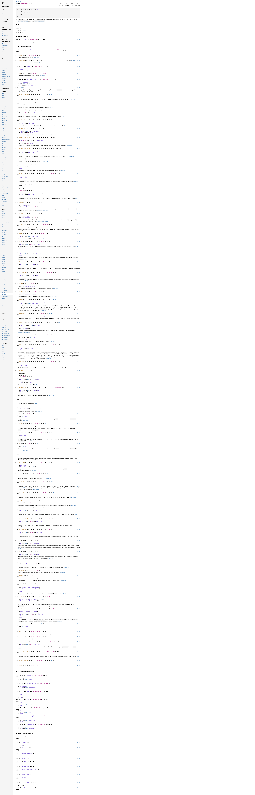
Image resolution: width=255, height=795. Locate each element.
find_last (22, 500)
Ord (26, 416)
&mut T (24, 112)
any (20, 540)
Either (31, 614)
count (20, 159)
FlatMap (44, 261)
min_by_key (22, 432)
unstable (73, 60)
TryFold (22, 376)
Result (45, 73)
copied (21, 213)
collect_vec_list (24, 660)
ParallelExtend (35, 587)
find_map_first (23, 518)
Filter (42, 241)
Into (25, 761)
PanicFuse (35, 570)
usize (30, 159)
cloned (21, 202)
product (21, 406)
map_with (21, 173)
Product (26, 408)
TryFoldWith (34, 39)
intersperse (22, 623)
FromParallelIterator (25, 578)
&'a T (36, 206)
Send (41, 83)
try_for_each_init (24, 148)
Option (31, 253)
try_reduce (22, 322)
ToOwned (24, 777)
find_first (22, 492)
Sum (25, 401)
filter (21, 241)
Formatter (34, 73)
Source (18, 5)
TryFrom (26, 782)
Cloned (36, 202)
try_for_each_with (24, 137)
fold (20, 344)
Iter (48, 473)
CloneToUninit (27, 753)
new (27, 42)
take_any (21, 631)
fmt (20, 73)
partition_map (23, 608)
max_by (21, 453)
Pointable (25, 774)
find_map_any (23, 508)
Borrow (24, 742)
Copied (36, 213)
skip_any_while (23, 651)
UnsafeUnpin (30, 716)
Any (23, 737)
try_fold (21, 370)
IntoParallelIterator (26, 266)
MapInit (22, 190)
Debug (28, 66)
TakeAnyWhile (50, 641)
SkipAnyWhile (50, 651)
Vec (44, 660)
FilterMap (48, 251)
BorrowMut (25, 747)
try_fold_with (23, 387)
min (20, 413)
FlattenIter (37, 291)
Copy (24, 216)
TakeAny (39, 631)
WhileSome (37, 561)
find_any (21, 481)
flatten (21, 283)
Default (24, 587)
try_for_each (23, 128)
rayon (17, 1)
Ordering (47, 426)
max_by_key (22, 462)
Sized (27, 740)
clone (20, 55)
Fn (20, 83)
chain (20, 473)
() (27, 132)
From (23, 758)
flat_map (21, 261)
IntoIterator (24, 276)
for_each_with (23, 110)
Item (30, 83)
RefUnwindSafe (31, 683)
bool (31, 244)
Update (42, 233)
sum (20, 398)
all (20, 551)
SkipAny (39, 636)
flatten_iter (23, 291)
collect (21, 575)
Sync (37, 83)
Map (40, 164)
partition (22, 596)
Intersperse (50, 623)
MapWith (52, 173)
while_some (22, 561)
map (20, 164)
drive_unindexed (24, 94)
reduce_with (22, 313)
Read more (36, 57)
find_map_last (23, 529)
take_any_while (23, 641)
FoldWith (51, 361)
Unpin (28, 708)
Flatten (32, 283)
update (21, 233)
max (20, 443)
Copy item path (32, 3)
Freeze (28, 675)
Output (28, 12)
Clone (24, 50)
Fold (53, 344)
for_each (21, 102)
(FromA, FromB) (46, 583)
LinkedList (39, 660)
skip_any (21, 636)
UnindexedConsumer (24, 97)
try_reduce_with (24, 335)
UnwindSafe (30, 724)
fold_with (22, 361)
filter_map (22, 251)
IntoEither (25, 766)
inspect (21, 224)
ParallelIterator (32, 79)
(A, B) (36, 585)
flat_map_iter (23, 272)
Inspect (45, 224)
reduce (21, 299)
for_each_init (23, 119)
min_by (21, 423)
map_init (21, 183)
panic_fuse (22, 570)
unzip (20, 583)
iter (20, 1)
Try (37, 9)
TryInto (26, 788)
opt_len (21, 665)
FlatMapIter (49, 272)
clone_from (22, 60)
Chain (39, 473)
